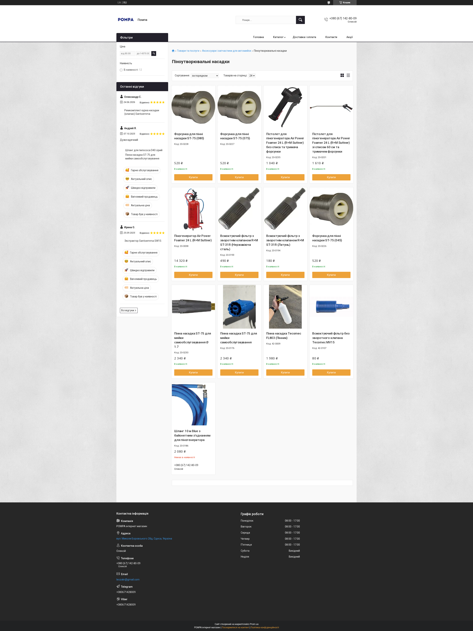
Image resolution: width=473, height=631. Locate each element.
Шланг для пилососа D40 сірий (143, 150)
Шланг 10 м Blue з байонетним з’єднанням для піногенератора (192, 435)
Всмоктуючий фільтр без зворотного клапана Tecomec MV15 (331, 338)
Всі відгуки (127, 310)
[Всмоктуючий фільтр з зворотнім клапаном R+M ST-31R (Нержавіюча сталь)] (239, 209)
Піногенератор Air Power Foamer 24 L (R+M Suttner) (193, 238)
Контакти (331, 37)
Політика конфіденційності (265, 627)
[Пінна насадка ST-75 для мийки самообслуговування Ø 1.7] (193, 307)
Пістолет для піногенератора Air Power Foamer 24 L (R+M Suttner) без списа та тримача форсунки (285, 142)
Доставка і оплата (304, 37)
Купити (193, 177)
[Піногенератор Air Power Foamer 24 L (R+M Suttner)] (193, 209)
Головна (258, 37)
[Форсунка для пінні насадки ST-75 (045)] (331, 209)
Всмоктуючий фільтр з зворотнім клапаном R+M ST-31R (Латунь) (285, 240)
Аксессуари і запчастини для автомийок (226, 50)
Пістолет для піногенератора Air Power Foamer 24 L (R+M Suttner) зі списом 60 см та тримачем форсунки (331, 142)
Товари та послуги (188, 50)
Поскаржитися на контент (235, 627)
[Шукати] (300, 20)
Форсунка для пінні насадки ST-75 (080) (189, 136)
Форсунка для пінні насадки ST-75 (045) (327, 238)
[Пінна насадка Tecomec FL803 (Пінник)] (285, 307)
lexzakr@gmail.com (127, 579)
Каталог (278, 37)
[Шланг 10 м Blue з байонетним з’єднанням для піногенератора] (193, 404)
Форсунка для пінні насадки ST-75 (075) (235, 136)
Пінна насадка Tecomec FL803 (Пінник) (283, 336)
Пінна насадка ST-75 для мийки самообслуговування (238, 338)
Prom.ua (254, 624)
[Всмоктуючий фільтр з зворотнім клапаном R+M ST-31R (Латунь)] (285, 209)
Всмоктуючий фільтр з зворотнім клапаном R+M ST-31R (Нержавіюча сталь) (239, 242)
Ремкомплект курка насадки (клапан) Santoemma (141, 112)
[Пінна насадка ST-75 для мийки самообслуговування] (239, 307)
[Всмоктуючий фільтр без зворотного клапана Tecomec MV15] (331, 307)
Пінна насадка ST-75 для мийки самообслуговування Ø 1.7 (192, 340)
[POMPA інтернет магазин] (125, 20)
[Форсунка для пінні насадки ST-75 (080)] (193, 107)
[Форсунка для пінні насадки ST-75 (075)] (239, 107)
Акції (349, 37)
